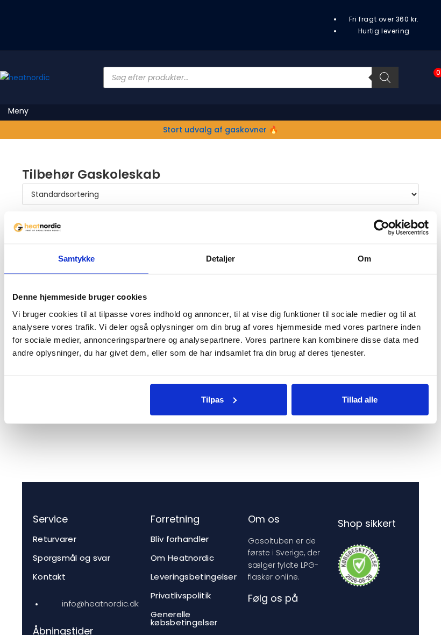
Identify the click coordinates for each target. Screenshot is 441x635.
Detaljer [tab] (221, 258)
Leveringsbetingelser (194, 576)
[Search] (385, 77)
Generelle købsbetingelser (184, 618)
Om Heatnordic (182, 557)
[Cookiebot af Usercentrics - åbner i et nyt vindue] (382, 228)
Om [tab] (364, 258)
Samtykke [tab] (76, 258)
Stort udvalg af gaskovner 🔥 (220, 129)
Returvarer (54, 539)
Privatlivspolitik (181, 595)
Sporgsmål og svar (71, 557)
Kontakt (49, 576)
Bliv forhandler (180, 539)
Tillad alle (360, 399)
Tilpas (212, 399)
